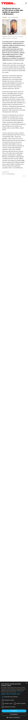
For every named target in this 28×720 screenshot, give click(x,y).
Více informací (19, 691)
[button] (14, 694)
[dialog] (14, 701)
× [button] (26, 683)
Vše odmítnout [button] (14, 714)
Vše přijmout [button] (14, 710)
